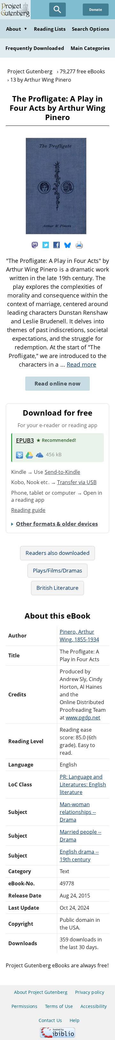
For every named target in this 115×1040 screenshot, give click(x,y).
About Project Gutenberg (40, 992)
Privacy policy (89, 992)
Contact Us (50, 1020)
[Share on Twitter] (45, 244)
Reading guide (28, 510)
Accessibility (93, 1006)
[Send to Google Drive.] (29, 455)
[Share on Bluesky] (67, 244)
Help (75, 1020)
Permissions (24, 1006)
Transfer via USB (77, 482)
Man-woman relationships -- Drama (78, 812)
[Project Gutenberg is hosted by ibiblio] (57, 1036)
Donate (95, 9)
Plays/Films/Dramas (57, 570)
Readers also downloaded (58, 553)
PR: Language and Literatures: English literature (83, 784)
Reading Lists (50, 29)
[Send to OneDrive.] (39, 455)
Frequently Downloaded (34, 48)
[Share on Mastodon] (35, 244)
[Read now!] (56, 232)
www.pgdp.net (83, 717)
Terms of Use (59, 1006)
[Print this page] (79, 244)
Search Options (90, 29)
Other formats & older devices (57, 523)
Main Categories (90, 48)
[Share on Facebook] (56, 244)
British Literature (57, 587)
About (16, 29)
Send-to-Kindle (62, 471)
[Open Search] (57, 10)
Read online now (57, 383)
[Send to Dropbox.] (19, 455)
